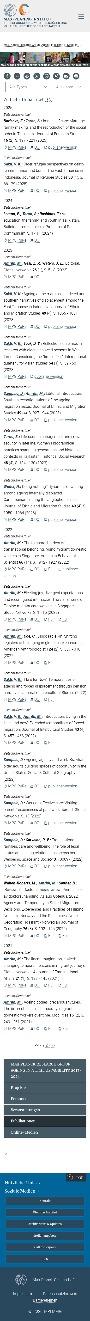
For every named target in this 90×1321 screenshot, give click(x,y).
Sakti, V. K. (13, 164)
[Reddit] (26, 76)
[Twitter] (36, 76)
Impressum (22, 1293)
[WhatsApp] (46, 76)
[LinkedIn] (17, 76)
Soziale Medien (20, 1191)
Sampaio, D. (14, 393)
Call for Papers (45, 1247)
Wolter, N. (12, 486)
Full (51, 569)
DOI (37, 147)
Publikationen (23, 1121)
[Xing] (56, 76)
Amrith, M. (13, 263)
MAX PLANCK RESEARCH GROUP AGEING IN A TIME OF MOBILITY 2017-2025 (46, 1070)
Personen (19, 1098)
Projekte (18, 1087)
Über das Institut (45, 1212)
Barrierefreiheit (45, 1300)
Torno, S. (33, 121)
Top (80, 1177)
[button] (45, 1153)
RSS (45, 1259)
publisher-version (62, 147)
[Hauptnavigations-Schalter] (81, 17)
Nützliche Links (21, 1183)
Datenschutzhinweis (60, 1293)
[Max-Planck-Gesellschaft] (24, 1280)
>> (53, 1045)
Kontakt (45, 1201)
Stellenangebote (45, 1235)
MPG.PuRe (17, 147)
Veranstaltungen (25, 1110)
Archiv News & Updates (45, 1224)
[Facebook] (7, 76)
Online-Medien (24, 1132)
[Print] (76, 76)
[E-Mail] (66, 76)
